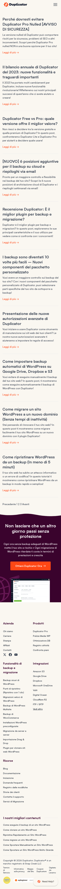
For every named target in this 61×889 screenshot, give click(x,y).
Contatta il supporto (13, 796)
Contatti (7, 650)
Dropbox (37, 680)
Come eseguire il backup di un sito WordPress (26, 824)
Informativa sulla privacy (19, 870)
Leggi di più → (11, 52)
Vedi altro (38, 709)
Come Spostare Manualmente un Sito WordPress (28, 845)
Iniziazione (8, 778)
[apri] (55, 4)
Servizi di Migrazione (13, 801)
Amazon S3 (39, 671)
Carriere (7, 636)
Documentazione (11, 773)
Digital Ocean (40, 695)
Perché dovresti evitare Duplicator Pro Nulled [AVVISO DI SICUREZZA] (30, 24)
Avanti (25, 504)
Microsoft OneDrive (43, 685)
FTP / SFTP (38, 704)
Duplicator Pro (40, 631)
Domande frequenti (13, 782)
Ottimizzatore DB (41, 640)
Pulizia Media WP (41, 636)
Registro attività (41, 645)
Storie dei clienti (11, 792)
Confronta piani (41, 650)
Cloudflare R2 (40, 699)
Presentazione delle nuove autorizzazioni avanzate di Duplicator (26, 318)
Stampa (7, 640)
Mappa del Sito (30, 870)
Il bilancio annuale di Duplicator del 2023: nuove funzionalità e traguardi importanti (30, 72)
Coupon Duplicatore (41, 870)
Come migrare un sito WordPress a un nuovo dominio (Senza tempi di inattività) (30, 414)
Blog (5, 768)
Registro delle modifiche (15, 787)
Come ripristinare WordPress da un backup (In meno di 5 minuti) (29, 462)
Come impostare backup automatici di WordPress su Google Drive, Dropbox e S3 (27, 366)
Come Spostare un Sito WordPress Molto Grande (28, 850)
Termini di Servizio (6, 870)
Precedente (9, 504)
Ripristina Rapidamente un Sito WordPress (24, 835)
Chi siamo (8, 631)
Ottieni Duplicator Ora (28, 565)
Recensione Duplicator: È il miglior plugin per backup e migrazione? (27, 214)
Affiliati (6, 645)
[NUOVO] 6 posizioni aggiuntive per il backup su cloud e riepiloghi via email (30, 166)
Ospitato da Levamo (52, 870)
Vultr (35, 690)
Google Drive (39, 676)
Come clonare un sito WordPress (20, 829)
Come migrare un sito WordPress (20, 840)
